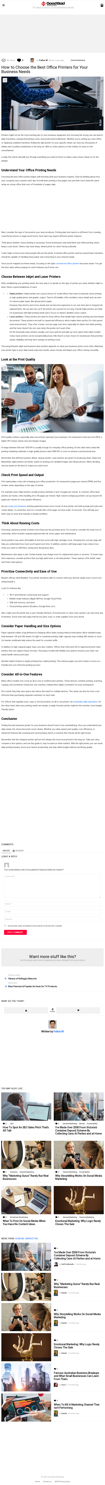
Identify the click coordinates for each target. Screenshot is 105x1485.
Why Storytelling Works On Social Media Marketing (78, 1177)
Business (14, 1172)
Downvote (78, 1010)
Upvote (26, 1010)
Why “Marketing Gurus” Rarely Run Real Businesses (26, 1177)
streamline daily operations (85, 702)
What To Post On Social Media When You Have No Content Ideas (24, 1222)
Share (5, 80)
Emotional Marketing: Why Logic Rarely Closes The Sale (78, 1222)
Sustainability (92, 1124)
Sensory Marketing (86, 1217)
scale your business (17, 506)
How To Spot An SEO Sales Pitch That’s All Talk (26, 1129)
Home (37, 1481)
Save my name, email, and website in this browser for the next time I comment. (35, 926)
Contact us (47, 1481)
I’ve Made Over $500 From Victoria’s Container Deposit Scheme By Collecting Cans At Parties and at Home (78, 1130)
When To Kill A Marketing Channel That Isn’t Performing (76, 1406)
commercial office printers (67, 263)
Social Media (84, 1172)
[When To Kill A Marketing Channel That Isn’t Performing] (26, 1407)
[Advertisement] (52, 34)
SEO (12, 1124)
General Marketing (70, 1124)
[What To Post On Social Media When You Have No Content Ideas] (26, 1200)
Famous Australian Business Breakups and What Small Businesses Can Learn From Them (76, 1376)
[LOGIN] (102, 5)
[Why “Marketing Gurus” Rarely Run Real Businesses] (26, 1155)
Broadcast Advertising (19, 1217)
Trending (53, 12)
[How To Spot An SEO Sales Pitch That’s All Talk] (26, 1106)
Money (82, 1124)
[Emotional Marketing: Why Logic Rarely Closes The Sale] (79, 1200)
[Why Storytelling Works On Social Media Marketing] (79, 1155)
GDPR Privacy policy (62, 1481)
